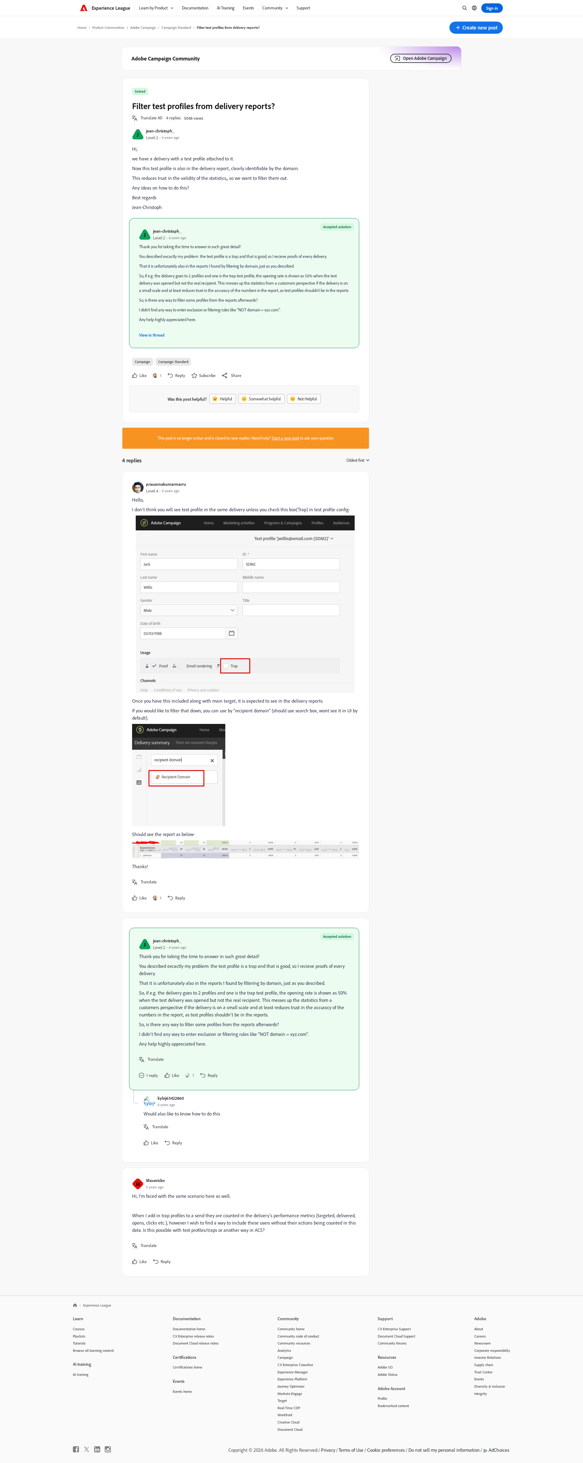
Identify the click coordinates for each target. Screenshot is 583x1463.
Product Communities (108, 27)
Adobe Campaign (143, 27)
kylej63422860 (171, 1098)
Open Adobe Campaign (425, 58)
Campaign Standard (176, 27)
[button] (476, 28)
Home (82, 27)
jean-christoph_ (160, 130)
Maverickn (155, 1180)
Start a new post (285, 438)
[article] (244, 692)
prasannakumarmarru (166, 484)
